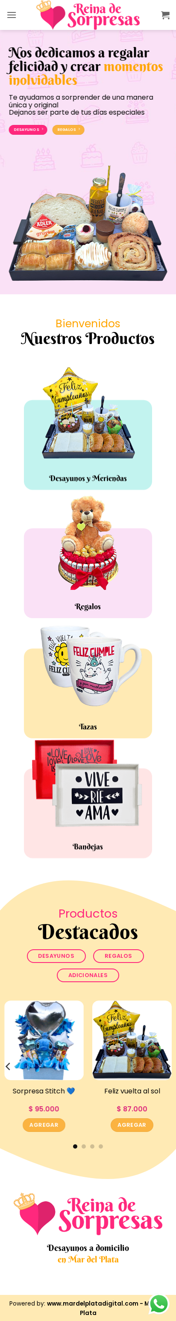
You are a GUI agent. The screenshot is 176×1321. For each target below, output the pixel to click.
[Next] (167, 1066)
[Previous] (8, 1066)
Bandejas (88, 846)
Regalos (88, 606)
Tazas (88, 726)
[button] (11, 14)
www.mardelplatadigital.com (92, 1304)
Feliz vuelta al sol (132, 1091)
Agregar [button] (44, 1124)
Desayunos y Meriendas (88, 478)
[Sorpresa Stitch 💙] (44, 1040)
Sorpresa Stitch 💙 (44, 1091)
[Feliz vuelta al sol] (132, 1040)
